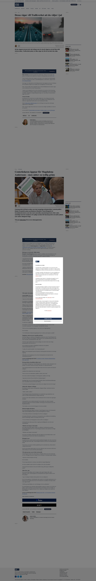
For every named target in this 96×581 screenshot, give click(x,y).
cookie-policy (49, 297)
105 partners (49, 310)
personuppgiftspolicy (39, 298)
